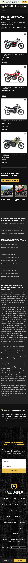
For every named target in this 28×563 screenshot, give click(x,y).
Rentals (22, 499)
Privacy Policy (20, 528)
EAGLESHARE (6, 504)
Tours (14, 499)
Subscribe (14, 470)
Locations (6, 499)
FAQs (16, 504)
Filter (21, 560)
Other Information (14, 533)
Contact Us (14, 510)
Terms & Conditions (9, 528)
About (24, 504)
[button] (14, 48)
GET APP (24, 1)
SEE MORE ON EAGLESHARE (10, 180)
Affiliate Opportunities (9, 522)
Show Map (7, 560)
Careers (22, 522)
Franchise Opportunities (14, 516)
